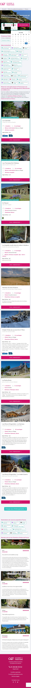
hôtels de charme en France (8, 98)
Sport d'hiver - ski (12, 17)
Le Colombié (6, 120)
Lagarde (9, 204)
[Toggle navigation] (30, 2)
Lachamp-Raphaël (13, 382)
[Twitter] (18, 682)
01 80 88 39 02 (16, 667)
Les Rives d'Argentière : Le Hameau (13, 424)
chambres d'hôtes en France (14, 96)
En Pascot (5, 203)
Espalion (14, 122)
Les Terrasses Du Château (10, 163)
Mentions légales (15, 676)
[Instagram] (13, 682)
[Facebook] (15, 682)
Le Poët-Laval (12, 164)
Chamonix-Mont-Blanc (17, 425)
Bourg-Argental (15, 246)
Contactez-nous (15, 680)
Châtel (13, 331)
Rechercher (23, 25)
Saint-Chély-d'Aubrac (17, 289)
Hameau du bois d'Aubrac (10, 287)
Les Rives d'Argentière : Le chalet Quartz (15, 474)
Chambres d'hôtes (6, 40)
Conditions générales (15, 672)
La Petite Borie (6, 380)
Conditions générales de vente (15, 674)
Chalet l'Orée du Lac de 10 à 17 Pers (13, 330)
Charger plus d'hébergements (14, 509)
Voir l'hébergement (15, 139)
